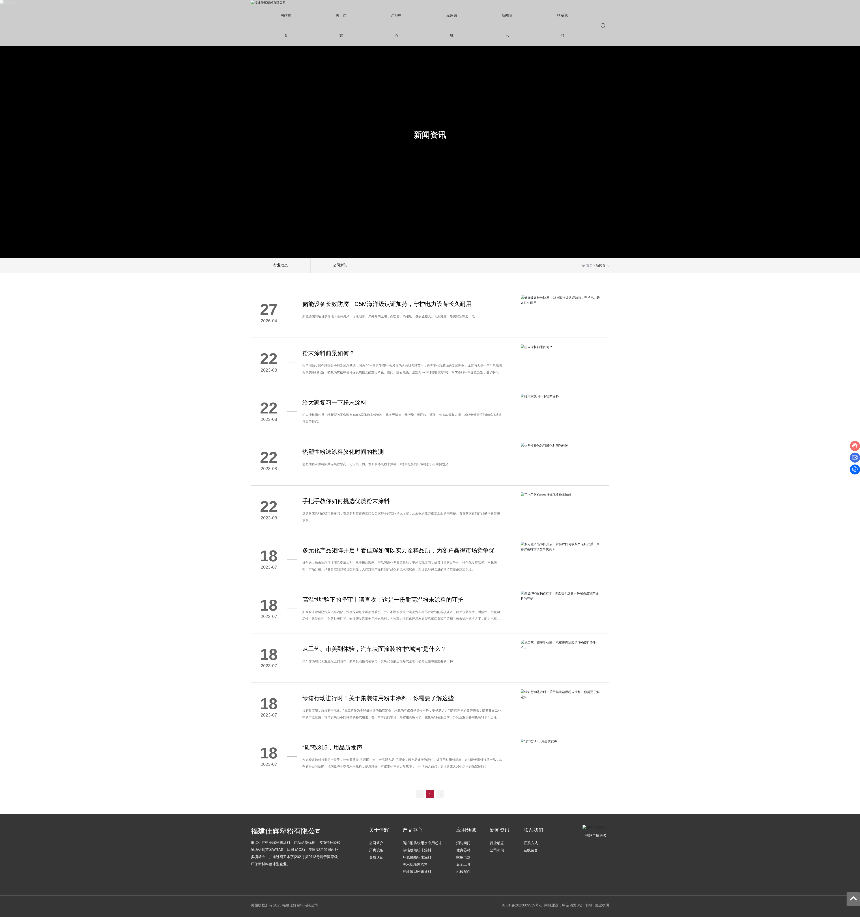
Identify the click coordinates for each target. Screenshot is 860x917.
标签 (589, 905)
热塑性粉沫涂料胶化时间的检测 (343, 451)
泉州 (581, 905)
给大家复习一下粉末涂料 (334, 402)
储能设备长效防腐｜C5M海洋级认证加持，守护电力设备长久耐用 (387, 304)
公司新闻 (340, 265)
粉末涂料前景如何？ (328, 353)
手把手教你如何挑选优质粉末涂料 (346, 501)
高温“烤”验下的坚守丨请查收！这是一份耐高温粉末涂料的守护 (383, 599)
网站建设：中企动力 (560, 905)
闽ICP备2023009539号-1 (522, 905)
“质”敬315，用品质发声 (332, 747)
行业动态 (280, 265)
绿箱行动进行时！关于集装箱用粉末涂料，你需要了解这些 (378, 698)
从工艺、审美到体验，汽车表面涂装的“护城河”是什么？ (374, 649)
